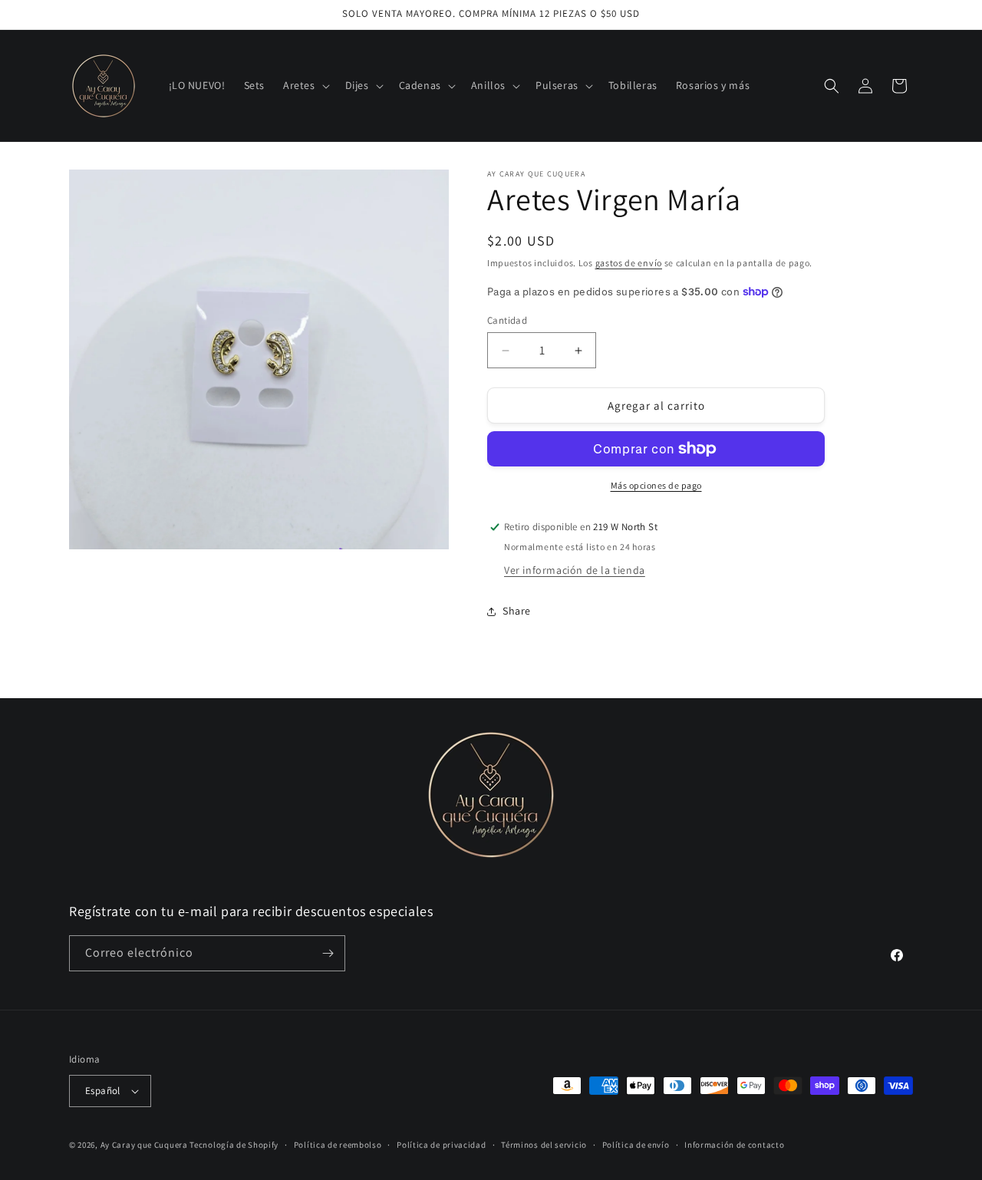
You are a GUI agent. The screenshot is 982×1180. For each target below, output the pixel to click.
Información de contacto (734, 1144)
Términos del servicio (544, 1144)
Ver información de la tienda (574, 570)
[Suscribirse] (327, 953)
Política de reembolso (338, 1144)
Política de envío (636, 1144)
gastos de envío (629, 263)
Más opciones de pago (656, 485)
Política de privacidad (441, 1144)
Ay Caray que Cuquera (145, 1144)
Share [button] (517, 611)
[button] (305, 85)
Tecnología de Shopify (233, 1144)
